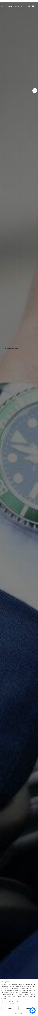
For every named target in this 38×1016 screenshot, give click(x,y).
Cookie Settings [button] (19, 1013)
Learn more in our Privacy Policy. (11, 1001)
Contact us (18, 6)
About (10, 6)
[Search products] (35, 90)
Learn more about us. (8, 1003)
